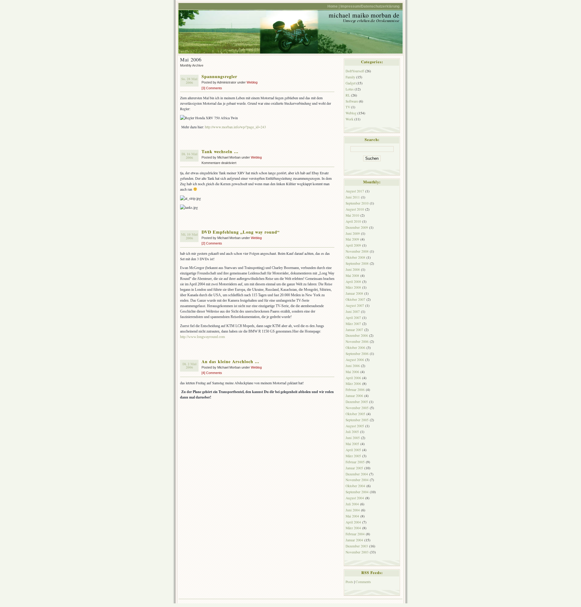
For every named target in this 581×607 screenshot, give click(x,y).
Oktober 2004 (355, 486)
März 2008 (353, 287)
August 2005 (355, 426)
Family (350, 77)
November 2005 (357, 407)
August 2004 (355, 498)
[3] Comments (212, 88)
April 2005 (353, 450)
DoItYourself (355, 71)
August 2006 (355, 359)
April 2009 (353, 245)
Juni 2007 (353, 311)
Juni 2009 (353, 233)
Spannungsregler (219, 76)
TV (348, 107)
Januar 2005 (354, 468)
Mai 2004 (352, 516)
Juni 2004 (353, 510)
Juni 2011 (353, 197)
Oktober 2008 (355, 257)
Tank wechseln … (220, 151)
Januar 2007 (354, 329)
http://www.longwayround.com (202, 337)
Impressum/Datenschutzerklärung (369, 6)
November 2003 (357, 552)
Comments (363, 581)
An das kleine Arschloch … (230, 361)
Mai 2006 (352, 371)
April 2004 (353, 522)
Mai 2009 (352, 239)
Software (352, 101)
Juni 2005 (353, 437)
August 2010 (355, 209)
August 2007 (355, 305)
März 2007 (353, 323)
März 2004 (353, 528)
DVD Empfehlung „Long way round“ (241, 232)
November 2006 (357, 341)
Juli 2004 (352, 504)
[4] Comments (212, 373)
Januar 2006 (354, 395)
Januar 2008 (354, 293)
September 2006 (357, 353)
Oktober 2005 (355, 414)
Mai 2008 (352, 275)
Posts (349, 581)
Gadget (351, 83)
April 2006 (353, 378)
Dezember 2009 (357, 227)
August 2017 (355, 191)
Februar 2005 (355, 462)
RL (348, 95)
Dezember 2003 (357, 546)
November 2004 (357, 479)
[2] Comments (212, 243)
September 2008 (357, 263)
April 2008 (353, 281)
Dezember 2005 (357, 401)
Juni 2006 (353, 365)
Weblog (252, 82)
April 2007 (353, 317)
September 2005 (357, 420)
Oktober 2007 (355, 299)
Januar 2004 (354, 540)
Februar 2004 (355, 534)
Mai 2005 (352, 443)
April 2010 (353, 221)
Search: (372, 139)
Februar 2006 (355, 389)
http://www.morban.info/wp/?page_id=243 (235, 126)
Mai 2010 (352, 215)
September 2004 (357, 492)
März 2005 (353, 456)
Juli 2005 (352, 431)
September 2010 (357, 203)
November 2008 (357, 251)
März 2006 (353, 383)
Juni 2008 (353, 269)
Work (349, 119)
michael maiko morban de (364, 15)
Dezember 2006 (357, 335)
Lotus (350, 89)
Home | (333, 6)
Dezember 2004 (357, 474)
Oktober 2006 (355, 347)
